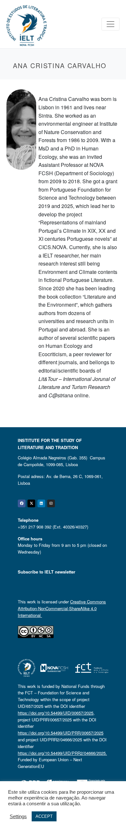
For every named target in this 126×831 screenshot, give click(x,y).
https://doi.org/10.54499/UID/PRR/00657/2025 (60, 733)
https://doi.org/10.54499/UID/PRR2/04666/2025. (62, 753)
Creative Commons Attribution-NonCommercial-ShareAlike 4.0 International (62, 608)
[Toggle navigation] (110, 24)
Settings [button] (18, 816)
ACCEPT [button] (44, 816)
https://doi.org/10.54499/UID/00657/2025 (55, 713)
